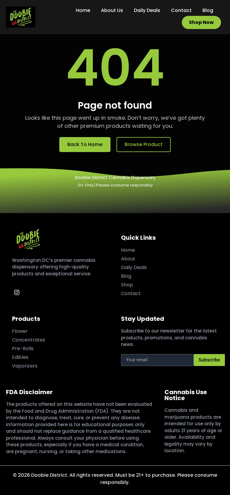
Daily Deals (147, 10)
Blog (207, 10)
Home (83, 10)
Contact (181, 10)
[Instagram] (17, 292)
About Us (112, 10)
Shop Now (201, 22)
